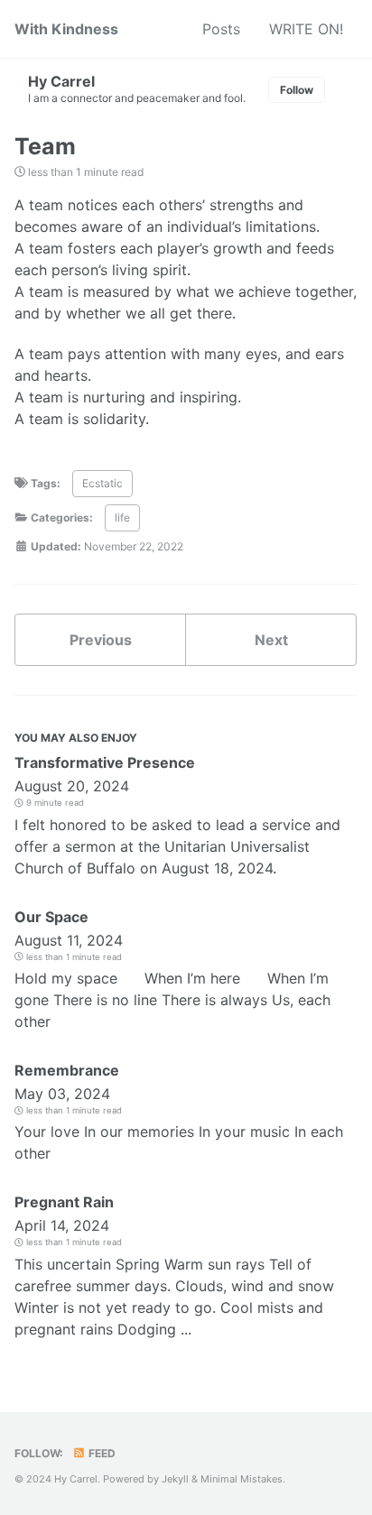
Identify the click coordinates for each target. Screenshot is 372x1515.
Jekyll (175, 1479)
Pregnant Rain (64, 1202)
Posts (221, 29)
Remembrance (66, 1070)
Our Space (51, 917)
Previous (101, 640)
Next (271, 640)
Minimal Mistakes (241, 1479)
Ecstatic (102, 483)
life (122, 517)
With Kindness (66, 29)
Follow (296, 90)
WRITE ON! (306, 29)
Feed (101, 1453)
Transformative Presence (104, 762)
